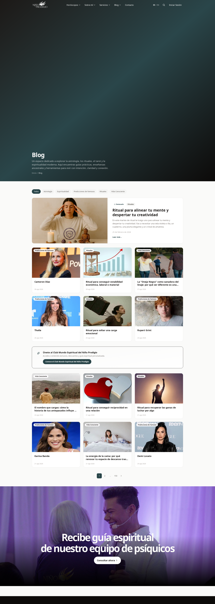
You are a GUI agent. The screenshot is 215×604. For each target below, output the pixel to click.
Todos (36, 191)
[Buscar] (164, 5)
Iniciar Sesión (175, 5)
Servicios (104, 5)
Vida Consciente (118, 191)
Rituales (103, 191)
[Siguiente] (121, 475)
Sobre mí (89, 5)
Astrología (48, 191)
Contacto (129, 5)
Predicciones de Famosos (84, 191)
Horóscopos (72, 5)
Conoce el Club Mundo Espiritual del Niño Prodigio (67, 361)
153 (115, 476)
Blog (116, 5)
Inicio (34, 173)
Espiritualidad (63, 191)
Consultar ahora (106, 560)
